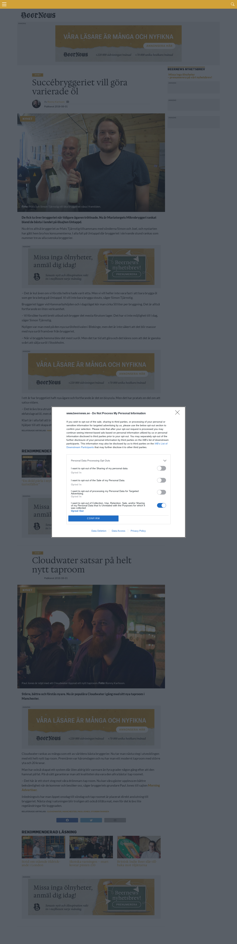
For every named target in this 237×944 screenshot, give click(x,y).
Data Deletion (98, 530)
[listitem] (118, 460)
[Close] (178, 413)
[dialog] (118, 472)
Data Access (118, 530)
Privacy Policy (138, 530)
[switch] (161, 468)
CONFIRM (93, 518)
